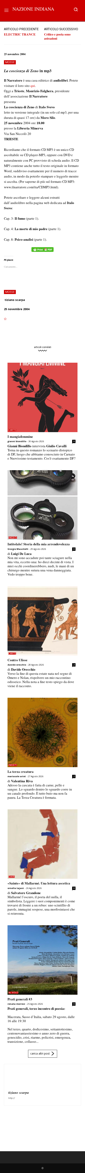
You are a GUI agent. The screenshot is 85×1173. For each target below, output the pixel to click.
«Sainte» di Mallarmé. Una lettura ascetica (39, 883)
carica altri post (40, 1053)
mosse (10, 62)
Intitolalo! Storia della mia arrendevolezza (39, 544)
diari (11, 877)
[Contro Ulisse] (42, 621)
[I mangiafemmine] (42, 397)
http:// (11, 1098)
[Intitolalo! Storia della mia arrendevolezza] (42, 505)
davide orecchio (17, 664)
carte (12, 430)
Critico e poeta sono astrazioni (57, 36)
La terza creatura (21, 771)
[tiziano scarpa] (17, 1077)
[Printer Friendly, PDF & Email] (42, 251)
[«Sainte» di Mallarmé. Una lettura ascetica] (42, 844)
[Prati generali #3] (42, 960)
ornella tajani (16, 888)
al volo (13, 993)
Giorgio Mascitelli (18, 548)
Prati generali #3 (20, 999)
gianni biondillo (17, 441)
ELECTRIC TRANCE (20, 34)
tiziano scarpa (15, 300)
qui (32, 85)
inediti (12, 537)
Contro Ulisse (17, 660)
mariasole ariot (17, 776)
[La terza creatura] (42, 732)
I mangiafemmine (20, 436)
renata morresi (16, 1003)
